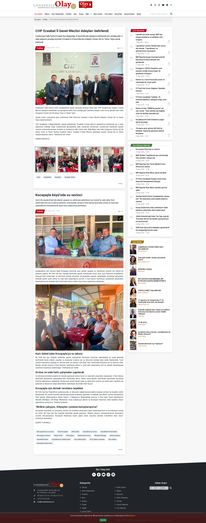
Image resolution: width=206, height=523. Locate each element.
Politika (68, 14)
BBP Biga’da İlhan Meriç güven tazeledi (151, 173)
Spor (75, 14)
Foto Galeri (108, 14)
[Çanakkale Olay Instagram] (107, 474)
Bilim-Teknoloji (122, 498)
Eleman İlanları (129, 14)
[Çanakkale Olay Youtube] (103, 474)
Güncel (47, 14)
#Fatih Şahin (70, 435)
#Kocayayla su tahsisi (43, 435)
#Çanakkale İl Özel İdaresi (109, 431)
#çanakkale (47, 177)
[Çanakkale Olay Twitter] (93, 474)
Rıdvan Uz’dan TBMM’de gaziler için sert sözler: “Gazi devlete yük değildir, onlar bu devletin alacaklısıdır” (150, 111)
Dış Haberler (121, 508)
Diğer (87, 14)
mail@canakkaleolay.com (45, 502)
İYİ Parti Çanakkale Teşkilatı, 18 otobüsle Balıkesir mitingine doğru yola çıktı (151, 99)
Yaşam (84, 505)
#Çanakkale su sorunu (90, 431)
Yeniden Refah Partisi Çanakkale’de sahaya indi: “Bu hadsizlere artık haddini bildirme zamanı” (152, 198)
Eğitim (119, 491)
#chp (38, 177)
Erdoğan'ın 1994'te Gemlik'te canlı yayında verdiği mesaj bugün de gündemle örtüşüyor (149, 71)
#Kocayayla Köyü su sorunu (45, 431)
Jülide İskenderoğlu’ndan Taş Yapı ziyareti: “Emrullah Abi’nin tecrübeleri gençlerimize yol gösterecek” (152, 218)
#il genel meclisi (70, 177)
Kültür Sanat (121, 487)
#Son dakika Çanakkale (97, 439)
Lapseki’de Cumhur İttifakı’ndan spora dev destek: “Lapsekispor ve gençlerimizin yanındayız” (151, 48)
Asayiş (81, 14)
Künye (139, 14)
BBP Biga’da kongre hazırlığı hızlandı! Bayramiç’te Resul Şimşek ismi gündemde (150, 59)
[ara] (170, 488)
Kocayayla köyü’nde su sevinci (148, 149)
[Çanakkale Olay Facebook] (98, 474)
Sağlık (84, 508)
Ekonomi (120, 494)
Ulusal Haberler (122, 505)
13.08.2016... (143, 323)
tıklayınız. (132, 515)
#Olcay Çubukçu (115, 435)
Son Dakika (38, 14)
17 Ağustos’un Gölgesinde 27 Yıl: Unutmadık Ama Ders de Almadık (151, 302)
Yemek (119, 501)
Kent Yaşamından (58, 14)
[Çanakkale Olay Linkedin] (112, 474)
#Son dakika (112, 439)
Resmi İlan (118, 14)
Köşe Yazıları (98, 14)
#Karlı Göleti (75, 431)
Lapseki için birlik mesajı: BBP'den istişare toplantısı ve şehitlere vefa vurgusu (149, 37)
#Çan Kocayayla (63, 431)
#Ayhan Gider (58, 435)
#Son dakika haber (80, 439)
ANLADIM (103, 520)
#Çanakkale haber (42, 439)
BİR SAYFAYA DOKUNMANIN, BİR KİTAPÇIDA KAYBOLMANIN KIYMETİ (152, 281)
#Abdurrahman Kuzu (84, 435)
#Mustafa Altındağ (100, 435)
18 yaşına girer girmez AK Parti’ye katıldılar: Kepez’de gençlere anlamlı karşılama (150, 130)
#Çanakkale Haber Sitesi (45, 443)
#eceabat (58, 177)
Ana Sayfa (37, 19)
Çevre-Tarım (86, 511)
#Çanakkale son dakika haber (61, 439)
